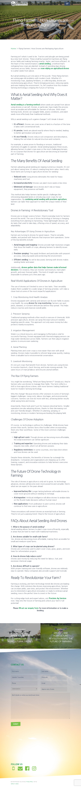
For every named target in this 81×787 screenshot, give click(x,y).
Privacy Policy (29, 781)
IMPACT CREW (14, 783)
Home (13, 48)
